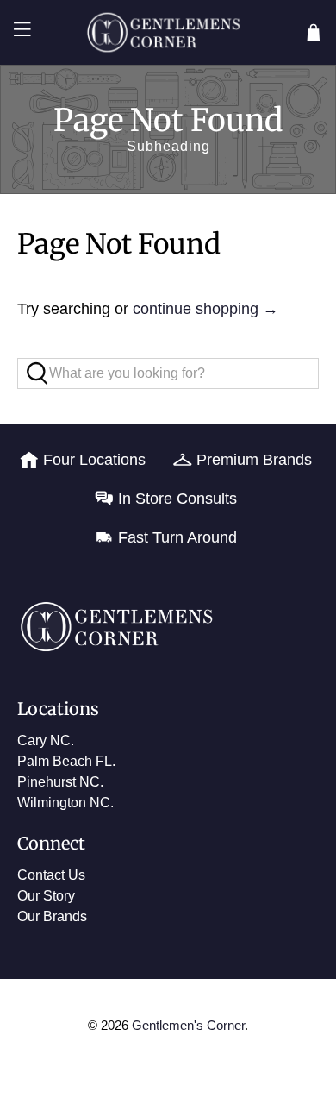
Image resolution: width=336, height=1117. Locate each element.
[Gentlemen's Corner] (168, 32)
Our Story (46, 895)
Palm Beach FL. (66, 761)
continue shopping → (205, 308)
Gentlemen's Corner (188, 1025)
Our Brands (52, 916)
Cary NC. (45, 740)
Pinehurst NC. (60, 782)
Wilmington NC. (65, 802)
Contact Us (51, 875)
